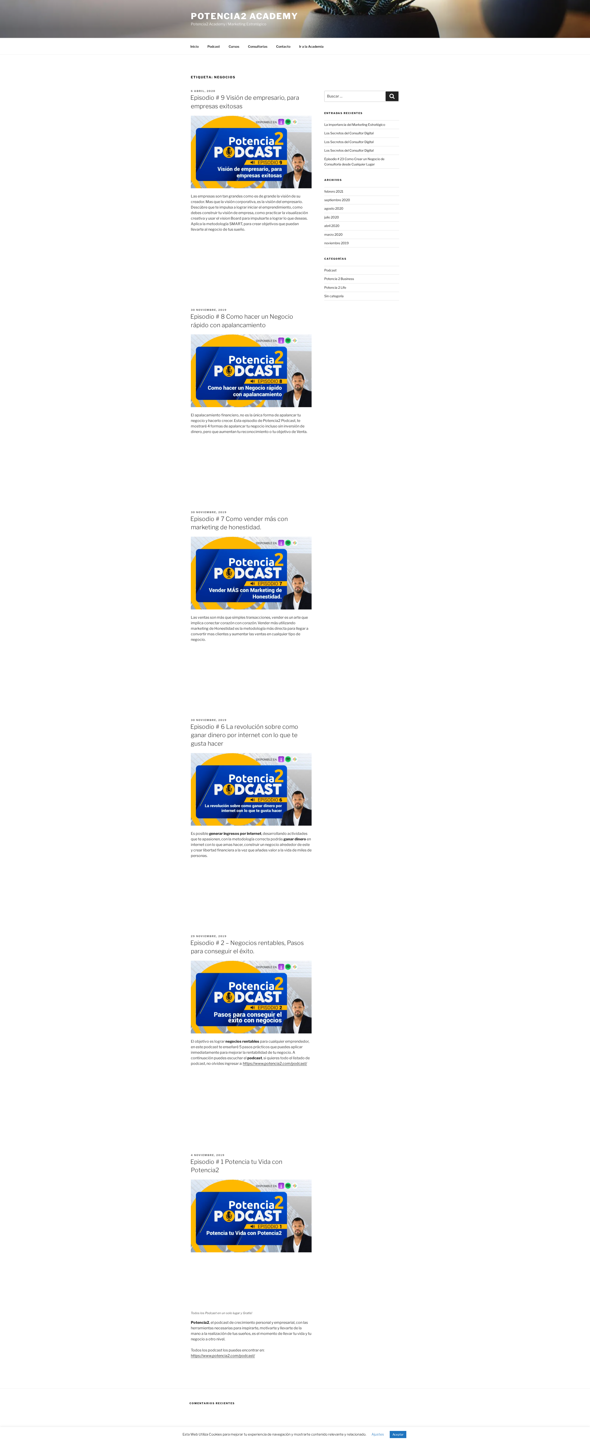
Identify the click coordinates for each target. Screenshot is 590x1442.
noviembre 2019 (336, 243)
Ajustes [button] (378, 1434)
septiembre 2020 (337, 200)
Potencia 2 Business (339, 279)
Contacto (283, 46)
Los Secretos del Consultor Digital (349, 133)
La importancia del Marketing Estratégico (354, 125)
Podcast (213, 46)
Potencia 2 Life (335, 287)
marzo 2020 (333, 234)
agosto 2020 (333, 208)
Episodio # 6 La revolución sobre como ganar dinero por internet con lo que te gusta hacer (244, 735)
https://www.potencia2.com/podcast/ (275, 1063)
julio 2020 (331, 217)
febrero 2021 (333, 191)
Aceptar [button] (398, 1434)
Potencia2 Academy (244, 16)
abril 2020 (331, 226)
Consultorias (257, 46)
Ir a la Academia (311, 46)
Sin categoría (334, 296)
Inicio (194, 46)
